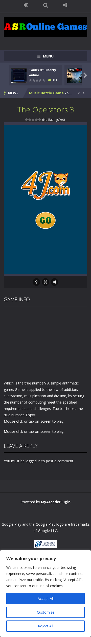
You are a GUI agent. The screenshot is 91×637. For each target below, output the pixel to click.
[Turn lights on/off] (36, 282)
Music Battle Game (46, 93)
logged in (33, 460)
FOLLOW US (65, 5)
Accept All (46, 598)
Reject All (45, 626)
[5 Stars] (39, 119)
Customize (45, 612)
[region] (45, 593)
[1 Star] (26, 119)
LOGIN (26, 5)
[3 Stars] (33, 119)
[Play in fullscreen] (45, 282)
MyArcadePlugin (56, 501)
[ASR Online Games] (45, 26)
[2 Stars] (30, 119)
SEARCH (45, 5)
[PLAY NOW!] (19, 74)
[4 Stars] (36, 119)
